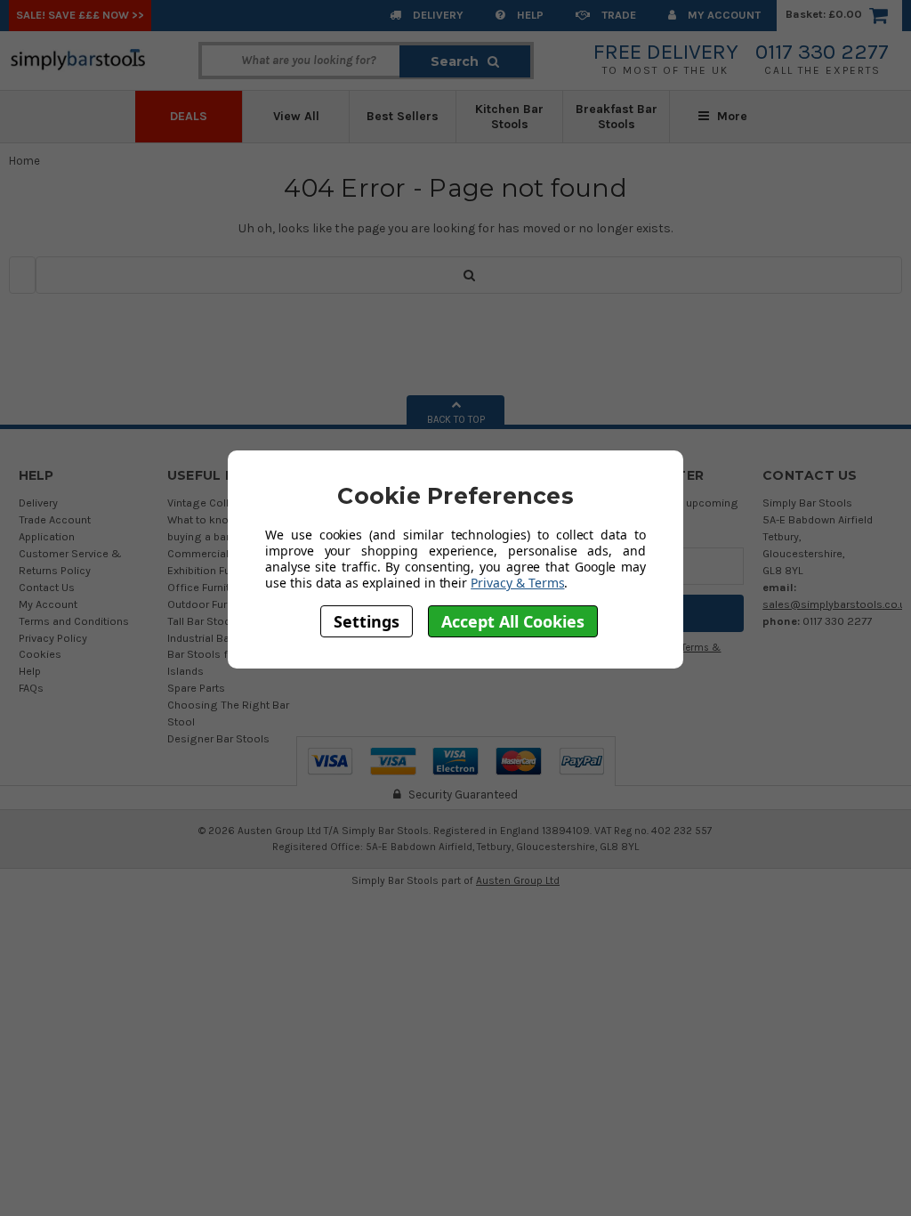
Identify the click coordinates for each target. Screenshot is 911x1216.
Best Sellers (403, 116)
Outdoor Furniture (211, 604)
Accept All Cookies (512, 621)
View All (296, 116)
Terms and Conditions (74, 621)
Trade (617, 14)
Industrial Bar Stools (218, 637)
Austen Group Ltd (518, 880)
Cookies (40, 654)
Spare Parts (196, 687)
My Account (723, 14)
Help (529, 14)
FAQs (31, 687)
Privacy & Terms (517, 582)
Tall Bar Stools (203, 621)
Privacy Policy (53, 637)
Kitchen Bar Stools (509, 116)
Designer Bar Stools (218, 738)
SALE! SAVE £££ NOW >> (80, 14)
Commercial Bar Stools (226, 553)
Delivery (437, 14)
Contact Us (47, 587)
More (730, 116)
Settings (366, 621)
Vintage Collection (214, 502)
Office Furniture (206, 587)
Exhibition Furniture (214, 570)
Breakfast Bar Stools (616, 116)
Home (24, 160)
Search (455, 61)
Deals (188, 116)
